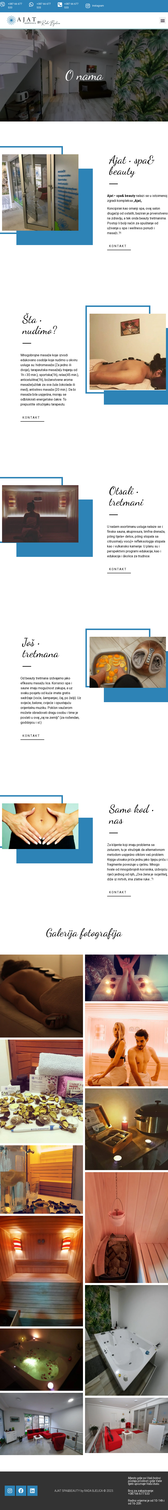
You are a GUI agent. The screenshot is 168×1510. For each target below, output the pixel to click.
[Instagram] (10, 1491)
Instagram (98, 5)
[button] (162, 20)
